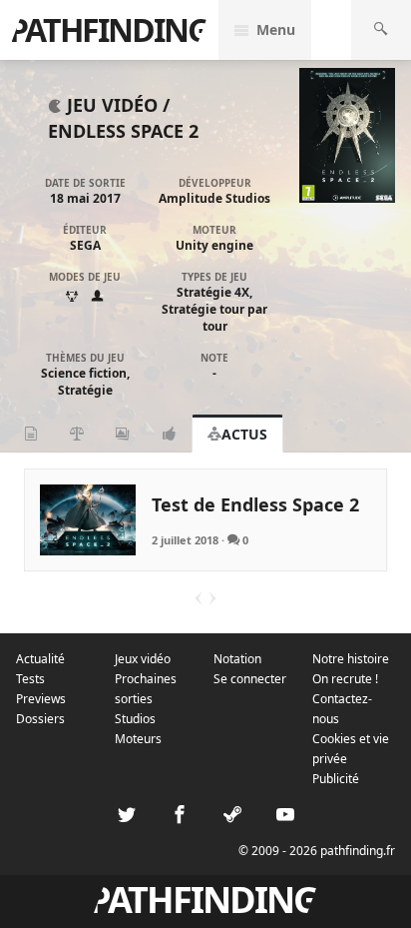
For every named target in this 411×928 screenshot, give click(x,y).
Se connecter (249, 678)
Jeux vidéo (143, 658)
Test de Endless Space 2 (255, 504)
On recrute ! (345, 678)
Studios (135, 718)
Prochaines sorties (146, 688)
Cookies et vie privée (350, 748)
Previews (41, 698)
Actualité (40, 658)
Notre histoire (350, 658)
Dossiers (40, 718)
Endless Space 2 (123, 131)
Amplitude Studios (214, 198)
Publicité (335, 778)
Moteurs (138, 738)
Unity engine (214, 245)
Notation (237, 658)
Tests (30, 678)
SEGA (85, 245)
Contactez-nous (342, 708)
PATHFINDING (108, 29)
